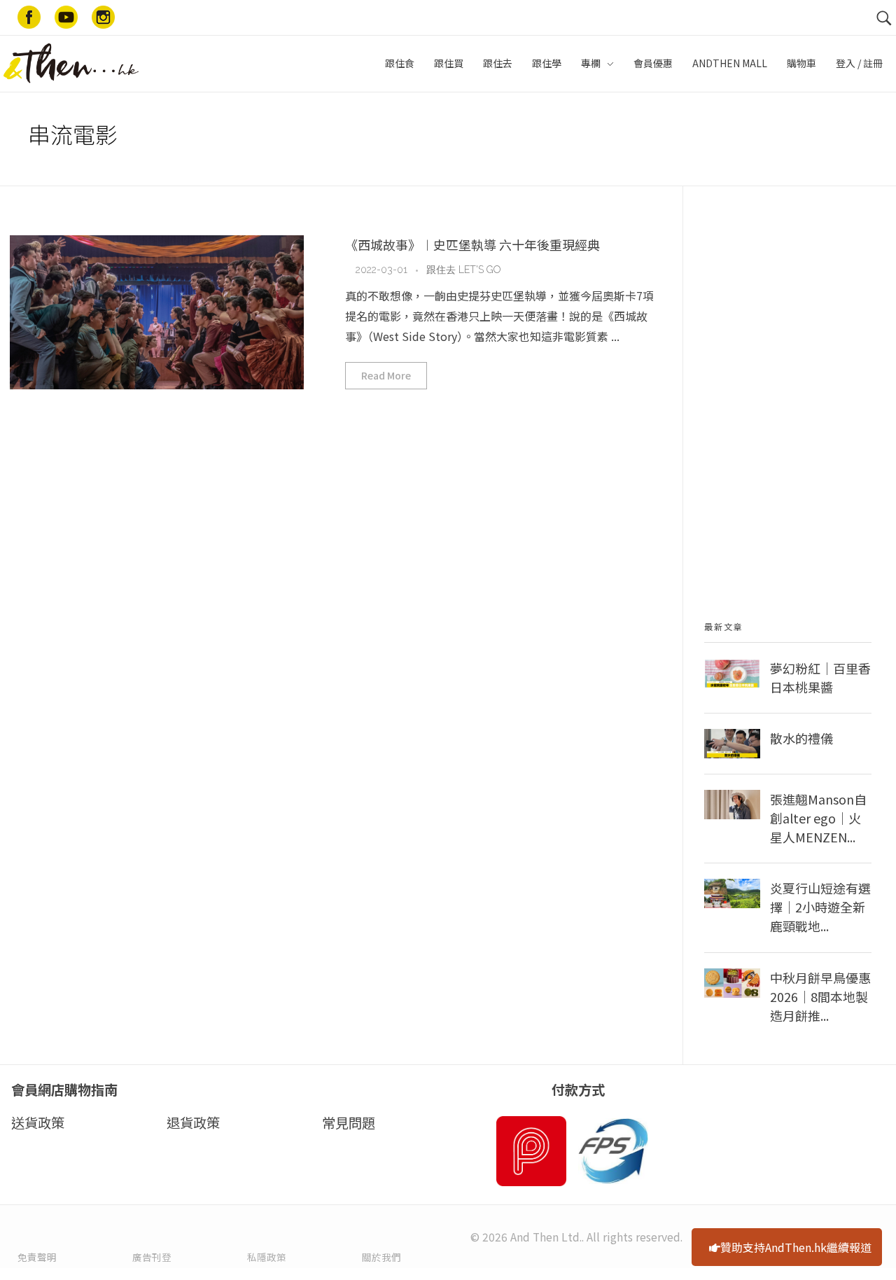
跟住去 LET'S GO (463, 269)
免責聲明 (37, 1257)
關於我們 (381, 1257)
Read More (386, 375)
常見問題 (348, 1122)
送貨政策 (37, 1122)
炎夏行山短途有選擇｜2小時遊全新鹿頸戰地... (820, 907)
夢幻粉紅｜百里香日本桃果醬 (820, 677)
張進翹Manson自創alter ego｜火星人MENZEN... (818, 818)
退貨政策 (193, 1122)
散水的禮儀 (801, 738)
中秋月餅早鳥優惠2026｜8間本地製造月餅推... (820, 996)
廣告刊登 (152, 1257)
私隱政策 (266, 1257)
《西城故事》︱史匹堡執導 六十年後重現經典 (472, 244)
